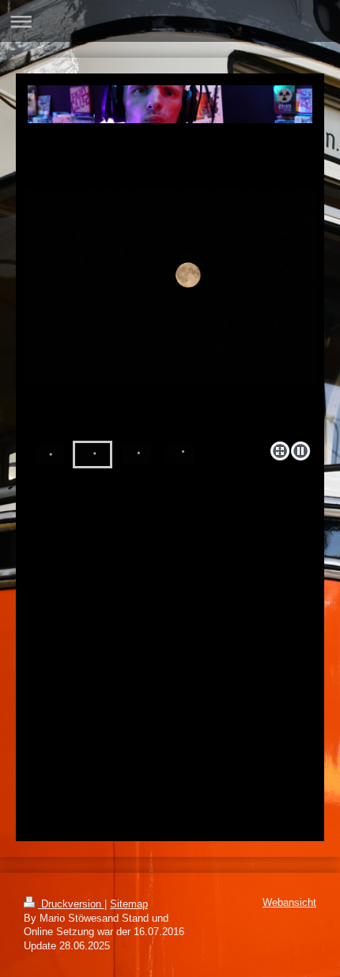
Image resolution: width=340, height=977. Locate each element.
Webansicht (289, 902)
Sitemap (129, 904)
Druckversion (71, 904)
